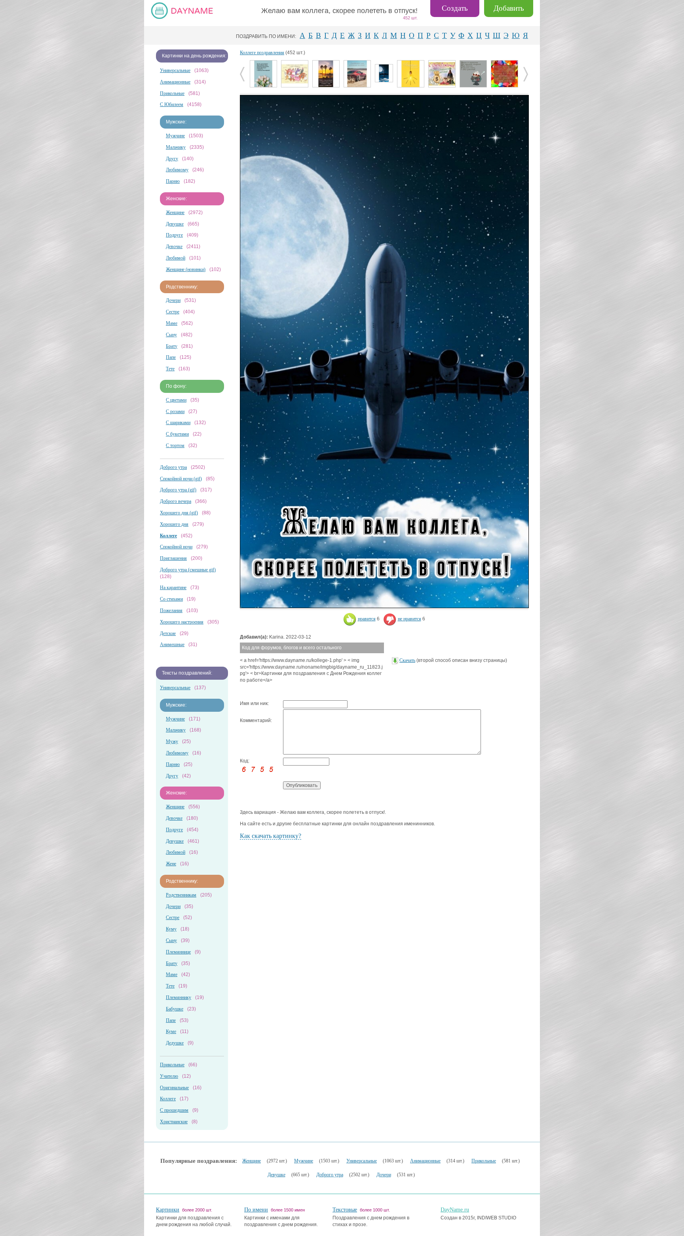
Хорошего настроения (181, 622)
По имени (256, 1210)
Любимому (177, 170)
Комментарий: (256, 720)
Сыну (171, 334)
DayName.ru (455, 1210)
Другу (172, 158)
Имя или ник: (254, 703)
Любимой (175, 258)
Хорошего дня (174, 524)
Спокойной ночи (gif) (181, 479)
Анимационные (175, 82)
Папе (171, 357)
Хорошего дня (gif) (179, 513)
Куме (171, 1031)
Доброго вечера (175, 501)
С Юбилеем (171, 104)
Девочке (174, 246)
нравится (367, 619)
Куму (171, 929)
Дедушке (175, 1043)
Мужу (172, 741)
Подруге (174, 235)
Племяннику (178, 997)
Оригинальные (174, 1087)
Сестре (172, 312)
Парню (173, 181)
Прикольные (172, 93)
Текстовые (344, 1210)
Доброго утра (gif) (178, 490)
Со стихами (171, 599)
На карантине (173, 587)
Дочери (173, 300)
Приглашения (173, 558)
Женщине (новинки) (185, 269)
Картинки (167, 1210)
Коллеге (168, 1098)
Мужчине (175, 135)
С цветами (176, 400)
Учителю (169, 1076)
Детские (168, 633)
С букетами (177, 434)
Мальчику (176, 147)
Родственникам (181, 895)
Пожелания (171, 610)
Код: (244, 761)
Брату (171, 346)
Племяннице (178, 952)
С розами (175, 411)
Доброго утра (173, 467)
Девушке (175, 224)
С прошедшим (174, 1110)
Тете (170, 369)
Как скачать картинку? (270, 835)
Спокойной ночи (176, 547)
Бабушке (174, 1009)
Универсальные (175, 70)
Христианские (174, 1121)
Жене (171, 863)
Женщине (175, 212)
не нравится (409, 619)
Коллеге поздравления (262, 52)
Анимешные (172, 644)
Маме (171, 323)
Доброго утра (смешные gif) (188, 570)
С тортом (175, 445)
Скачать (407, 660)
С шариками (178, 422)
